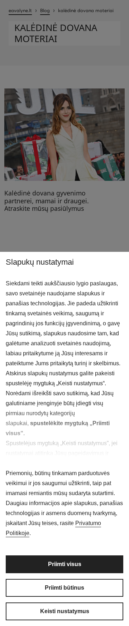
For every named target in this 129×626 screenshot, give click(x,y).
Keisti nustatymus (64, 611)
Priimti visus (64, 564)
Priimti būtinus (64, 588)
